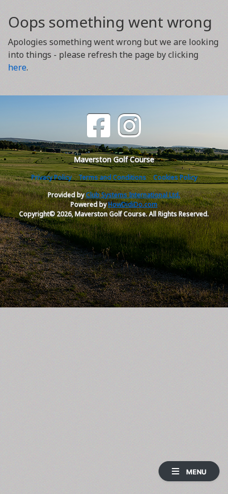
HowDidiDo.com (132, 204)
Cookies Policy (175, 177)
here (17, 67)
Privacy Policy (51, 177)
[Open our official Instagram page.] (129, 126)
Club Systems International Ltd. (133, 194)
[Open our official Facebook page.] (98, 126)
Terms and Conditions (112, 177)
